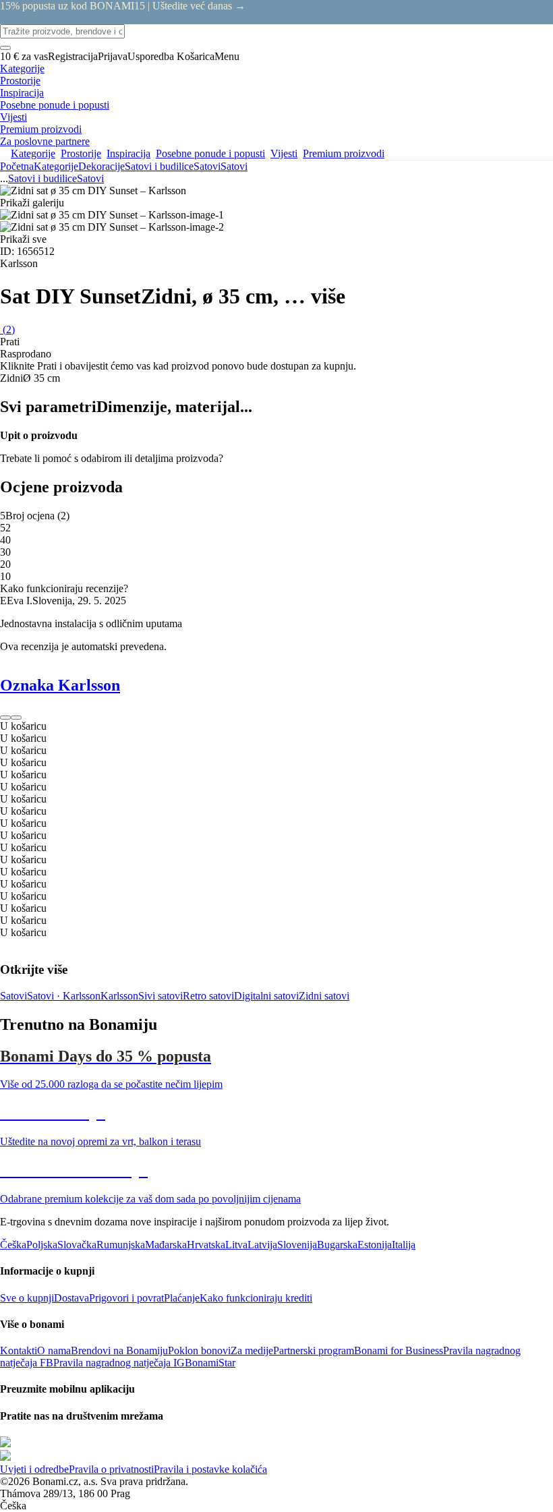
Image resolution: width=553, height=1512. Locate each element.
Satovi (234, 166)
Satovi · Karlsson (63, 995)
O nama (54, 1350)
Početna (17, 166)
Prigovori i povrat (126, 1298)
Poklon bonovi (199, 1350)
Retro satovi (208, 995)
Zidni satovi (324, 995)
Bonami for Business (398, 1350)
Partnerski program (313, 1350)
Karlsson (119, 995)
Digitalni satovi (266, 995)
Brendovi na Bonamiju (119, 1350)
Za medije (252, 1350)
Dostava (71, 1298)
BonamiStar (210, 1362)
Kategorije (56, 166)
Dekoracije (101, 166)
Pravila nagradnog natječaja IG (119, 1362)
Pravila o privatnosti (111, 1469)
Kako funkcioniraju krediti (256, 1298)
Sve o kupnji (27, 1298)
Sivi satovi (160, 995)
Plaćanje (182, 1298)
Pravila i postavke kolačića (210, 1469)
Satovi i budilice (159, 166)
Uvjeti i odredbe (34, 1469)
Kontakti (18, 1350)
